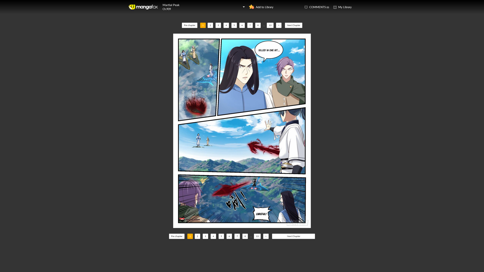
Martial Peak (171, 5)
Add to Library (264, 7)
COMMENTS (319, 7)
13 (270, 25)
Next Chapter (293, 25)
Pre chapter (189, 25)
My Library (345, 7)
